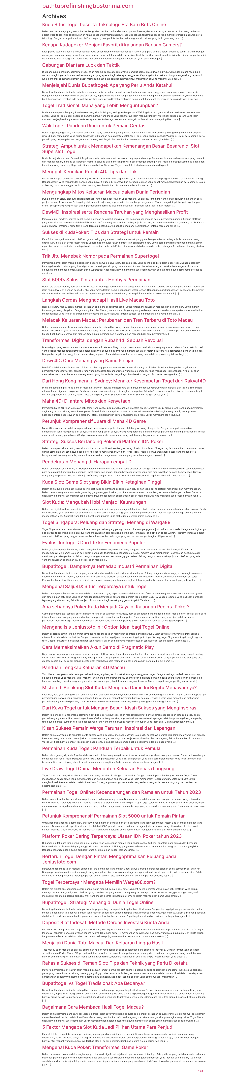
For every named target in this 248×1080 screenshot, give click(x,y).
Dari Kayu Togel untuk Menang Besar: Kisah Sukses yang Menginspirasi (119, 708)
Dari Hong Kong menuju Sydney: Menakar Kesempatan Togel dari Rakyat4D (124, 381)
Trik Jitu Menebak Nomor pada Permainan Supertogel (100, 256)
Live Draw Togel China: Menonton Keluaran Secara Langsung (108, 768)
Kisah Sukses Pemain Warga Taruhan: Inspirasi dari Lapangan (108, 728)
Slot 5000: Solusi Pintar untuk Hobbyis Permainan (96, 279)
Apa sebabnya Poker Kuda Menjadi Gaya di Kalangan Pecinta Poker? (116, 606)
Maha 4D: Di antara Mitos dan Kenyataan (86, 401)
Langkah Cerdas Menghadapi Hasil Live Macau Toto (98, 300)
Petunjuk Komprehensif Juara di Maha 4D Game (94, 421)
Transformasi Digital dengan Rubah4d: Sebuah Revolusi (102, 340)
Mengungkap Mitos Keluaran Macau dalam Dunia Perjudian (106, 192)
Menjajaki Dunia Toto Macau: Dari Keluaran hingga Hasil (102, 943)
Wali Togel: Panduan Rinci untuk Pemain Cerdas (93, 125)
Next (202, 1070)
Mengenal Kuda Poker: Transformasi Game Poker (95, 1047)
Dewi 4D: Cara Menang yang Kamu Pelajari (88, 360)
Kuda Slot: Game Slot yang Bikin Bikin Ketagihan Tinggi (101, 482)
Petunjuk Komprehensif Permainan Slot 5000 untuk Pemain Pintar (113, 816)
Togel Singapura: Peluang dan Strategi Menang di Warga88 (106, 522)
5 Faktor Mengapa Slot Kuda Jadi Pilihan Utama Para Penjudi (108, 1027)
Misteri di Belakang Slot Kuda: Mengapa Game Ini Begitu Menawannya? (119, 687)
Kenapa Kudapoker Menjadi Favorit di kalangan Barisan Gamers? (112, 45)
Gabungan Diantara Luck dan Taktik (81, 65)
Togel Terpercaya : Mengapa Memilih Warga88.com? (99, 882)
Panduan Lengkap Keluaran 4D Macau (83, 667)
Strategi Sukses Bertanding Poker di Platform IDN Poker (102, 441)
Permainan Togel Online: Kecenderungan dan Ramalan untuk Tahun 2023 (121, 792)
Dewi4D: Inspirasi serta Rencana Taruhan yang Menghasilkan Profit (115, 212)
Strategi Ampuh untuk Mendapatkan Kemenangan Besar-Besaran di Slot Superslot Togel (120, 148)
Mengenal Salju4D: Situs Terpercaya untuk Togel (95, 586)
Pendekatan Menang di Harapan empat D (87, 461)
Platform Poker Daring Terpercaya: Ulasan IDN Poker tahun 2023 (112, 836)
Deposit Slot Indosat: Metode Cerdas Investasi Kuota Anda (105, 922)
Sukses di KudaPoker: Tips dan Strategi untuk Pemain (100, 232)
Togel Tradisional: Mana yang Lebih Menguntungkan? (100, 105)
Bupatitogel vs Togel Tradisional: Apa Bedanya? (93, 983)
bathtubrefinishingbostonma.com (87, 5)
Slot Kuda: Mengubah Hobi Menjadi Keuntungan (94, 502)
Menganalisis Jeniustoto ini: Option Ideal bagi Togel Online (105, 627)
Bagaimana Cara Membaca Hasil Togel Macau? (93, 1007)
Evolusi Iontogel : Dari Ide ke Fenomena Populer (93, 542)
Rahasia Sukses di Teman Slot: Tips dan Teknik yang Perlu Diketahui (116, 963)
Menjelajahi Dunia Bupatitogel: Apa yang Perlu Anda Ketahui (107, 85)
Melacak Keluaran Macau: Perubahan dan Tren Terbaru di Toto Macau (117, 320)
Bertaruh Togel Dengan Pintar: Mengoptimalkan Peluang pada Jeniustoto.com (109, 859)
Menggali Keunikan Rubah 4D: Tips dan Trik (89, 171)
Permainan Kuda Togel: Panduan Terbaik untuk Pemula (101, 748)
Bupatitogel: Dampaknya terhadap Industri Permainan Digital (108, 566)
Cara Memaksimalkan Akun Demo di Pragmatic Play (98, 647)
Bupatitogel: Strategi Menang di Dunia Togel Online (98, 902)
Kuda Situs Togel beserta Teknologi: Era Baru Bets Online (104, 24)
